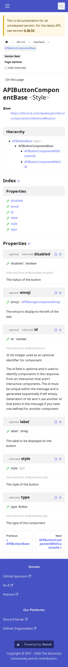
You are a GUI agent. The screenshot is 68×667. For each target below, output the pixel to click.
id (12, 212)
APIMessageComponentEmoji (41, 302)
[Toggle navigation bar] (7, 6)
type (14, 229)
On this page (14, 80)
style (14, 224)
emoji (15, 206)
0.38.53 (29, 31)
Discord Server (13, 619)
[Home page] (6, 42)
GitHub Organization (18, 628)
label (14, 218)
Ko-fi (6, 585)
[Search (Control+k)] (61, 6)
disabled (17, 201)
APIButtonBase (22, 141)
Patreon (9, 594)
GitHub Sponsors (15, 576)
